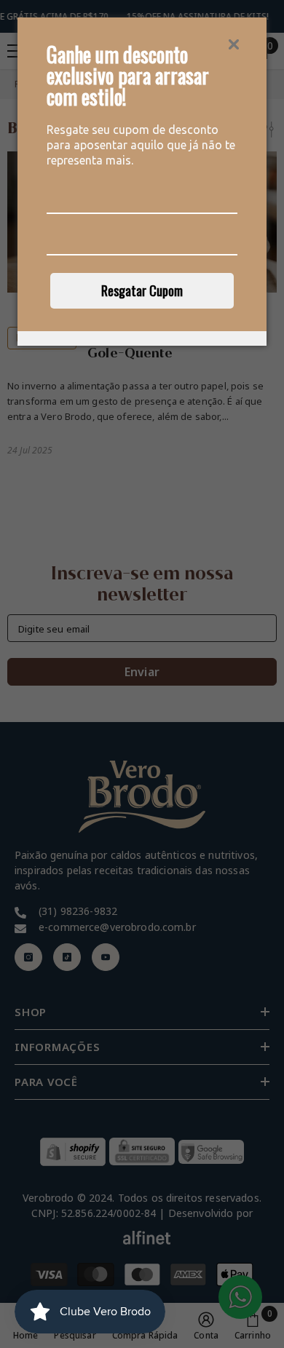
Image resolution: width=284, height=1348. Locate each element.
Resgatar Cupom (142, 290)
